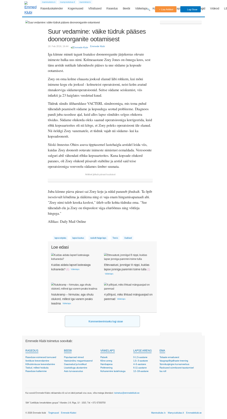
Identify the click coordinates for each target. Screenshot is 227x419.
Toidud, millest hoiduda (37, 367)
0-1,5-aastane (140, 357)
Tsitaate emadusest (169, 357)
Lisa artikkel (167, 9)
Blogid (201, 8)
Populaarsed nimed (74, 357)
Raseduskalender (51, 8)
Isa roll (163, 371)
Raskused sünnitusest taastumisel (177, 367)
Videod (214, 8)
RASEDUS (31, 350)
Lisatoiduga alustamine (75, 367)
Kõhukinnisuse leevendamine (40, 364)
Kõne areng (106, 360)
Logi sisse (191, 9)
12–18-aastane (141, 371)
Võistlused (95, 8)
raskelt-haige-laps (98, 238)
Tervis (115, 238)
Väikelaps (141, 8)
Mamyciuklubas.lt (176, 413)
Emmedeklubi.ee (194, 413)
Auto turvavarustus (73, 371)
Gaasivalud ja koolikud (75, 364)
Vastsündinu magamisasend (78, 360)
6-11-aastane (140, 367)
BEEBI (68, 350)
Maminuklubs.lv (158, 413)
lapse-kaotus (78, 238)
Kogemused (75, 8)
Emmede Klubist (68, 413)
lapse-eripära (60, 238)
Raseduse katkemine (36, 371)
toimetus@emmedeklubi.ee (126, 393)
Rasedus (112, 8)
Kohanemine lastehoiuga (112, 371)
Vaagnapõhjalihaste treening (174, 360)
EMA (162, 350)
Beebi (126, 8)
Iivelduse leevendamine (37, 360)
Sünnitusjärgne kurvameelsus (174, 364)
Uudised (128, 238)
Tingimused (53, 413)
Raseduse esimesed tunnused (40, 357)
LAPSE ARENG (142, 350)
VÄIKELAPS (107, 350)
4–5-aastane (139, 364)
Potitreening (106, 367)
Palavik (104, 357)
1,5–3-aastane (140, 360)
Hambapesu (106, 364)
